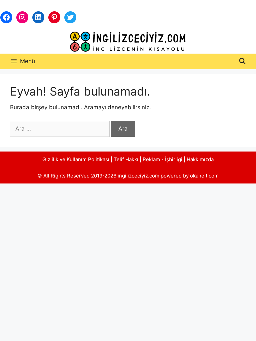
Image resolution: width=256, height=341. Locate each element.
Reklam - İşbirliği (163, 159)
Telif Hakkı (126, 159)
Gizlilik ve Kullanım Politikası (75, 159)
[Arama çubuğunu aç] (242, 61)
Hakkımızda (200, 159)
